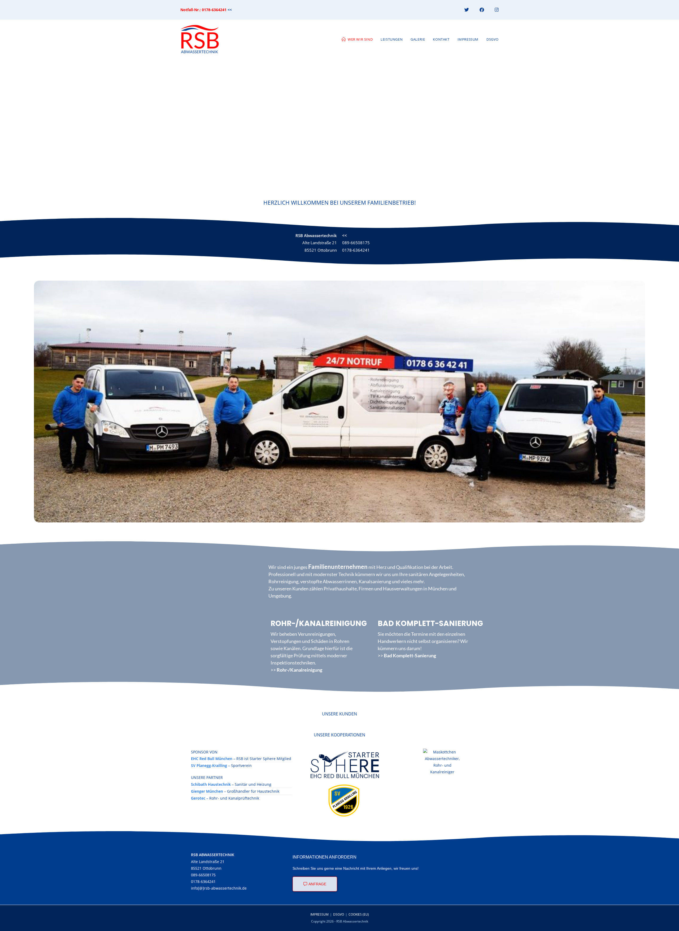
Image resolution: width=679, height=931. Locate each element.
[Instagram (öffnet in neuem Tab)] (494, 9)
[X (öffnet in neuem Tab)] (466, 9)
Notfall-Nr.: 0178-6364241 (203, 9)
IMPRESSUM (319, 914)
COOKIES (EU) (359, 914)
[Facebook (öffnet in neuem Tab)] (481, 9)
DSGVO (338, 914)
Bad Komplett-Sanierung (410, 655)
